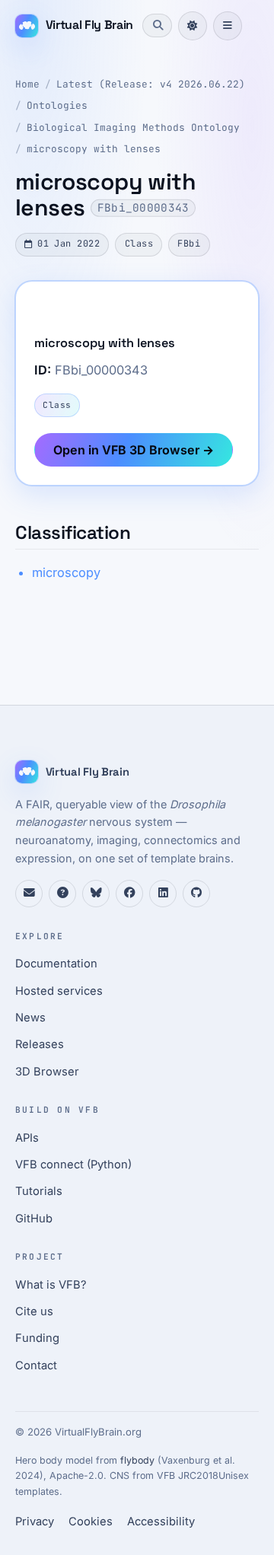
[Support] (29, 893)
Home (27, 84)
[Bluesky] (96, 893)
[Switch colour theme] (192, 25)
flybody (137, 1460)
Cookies (90, 1521)
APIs (27, 1138)
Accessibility (161, 1521)
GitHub (34, 1218)
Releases (39, 1044)
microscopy (66, 572)
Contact (36, 1365)
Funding (37, 1338)
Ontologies (57, 105)
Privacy (34, 1521)
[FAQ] (62, 893)
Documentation (56, 963)
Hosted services (59, 991)
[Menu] (227, 25)
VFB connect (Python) (73, 1164)
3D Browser (47, 1072)
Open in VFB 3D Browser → (133, 449)
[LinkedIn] (163, 893)
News (30, 1017)
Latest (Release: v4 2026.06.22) (150, 84)
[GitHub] (196, 893)
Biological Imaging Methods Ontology (133, 127)
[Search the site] (156, 25)
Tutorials (38, 1191)
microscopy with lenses (94, 148)
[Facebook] (129, 893)
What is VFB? (51, 1285)
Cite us (34, 1311)
